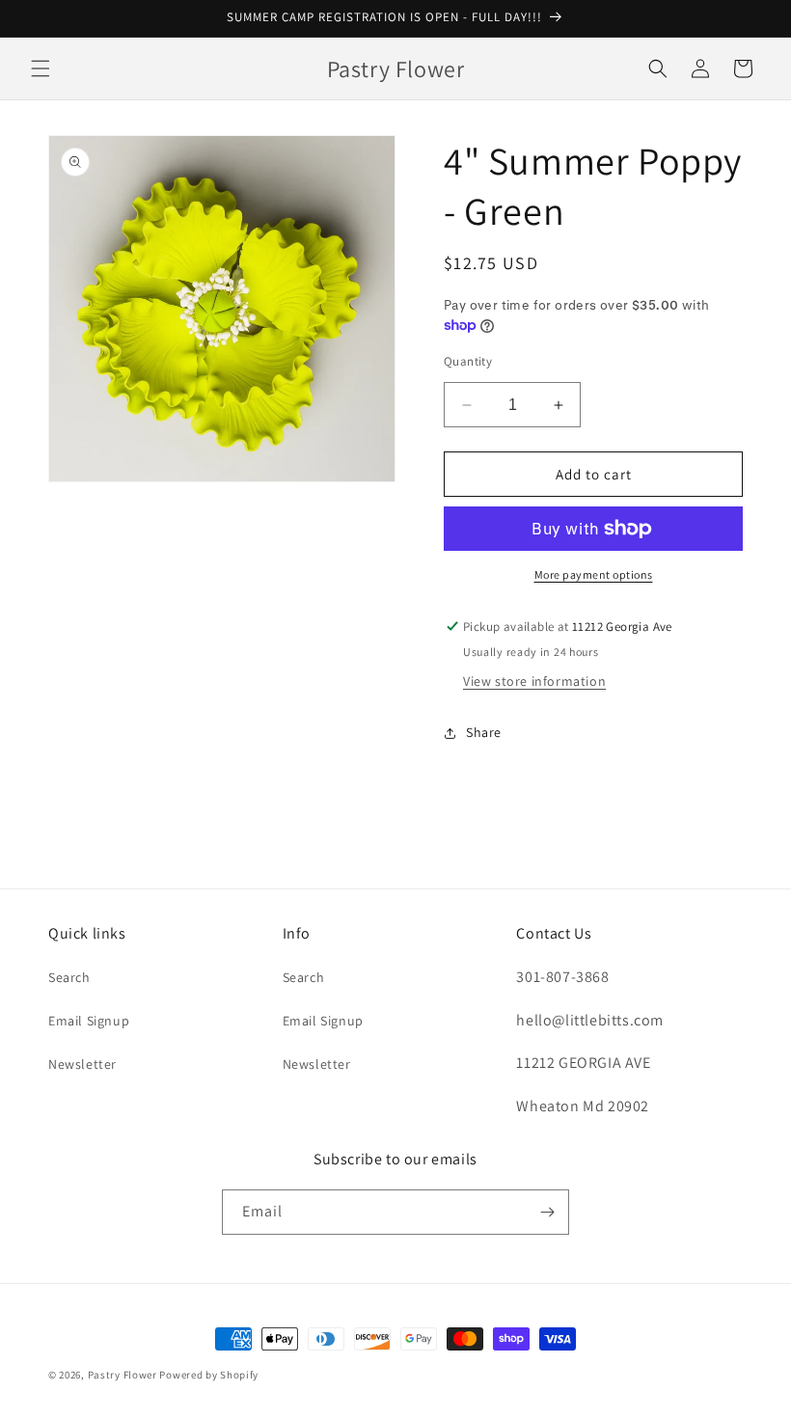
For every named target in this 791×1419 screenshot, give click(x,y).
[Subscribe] (547, 1212)
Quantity (468, 361)
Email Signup (88, 1020)
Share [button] (484, 732)
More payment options (593, 574)
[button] (40, 68)
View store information (534, 681)
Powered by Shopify (209, 1374)
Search (69, 977)
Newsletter (82, 1064)
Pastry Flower (122, 1374)
